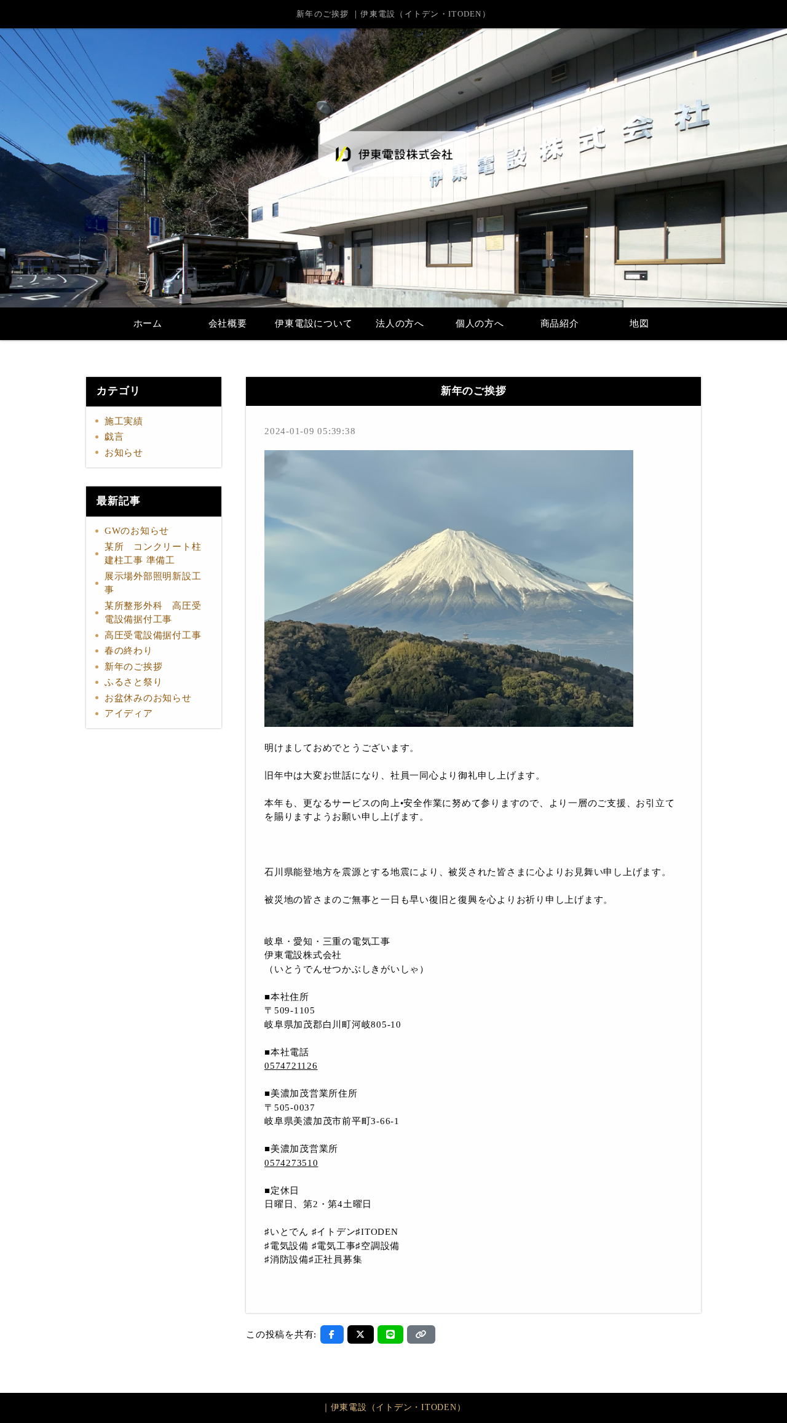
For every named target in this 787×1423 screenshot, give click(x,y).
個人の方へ (480, 323)
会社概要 (227, 323)
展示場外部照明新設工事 (153, 583)
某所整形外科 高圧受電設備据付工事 (153, 613)
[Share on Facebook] (332, 1334)
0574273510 (291, 1163)
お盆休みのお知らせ (148, 698)
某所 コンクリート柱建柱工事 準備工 (153, 554)
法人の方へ (400, 323)
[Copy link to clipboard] (421, 1334)
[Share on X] (360, 1334)
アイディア (129, 713)
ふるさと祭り (134, 682)
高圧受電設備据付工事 (153, 635)
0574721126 (291, 1066)
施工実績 (124, 421)
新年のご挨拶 (134, 667)
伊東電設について (313, 323)
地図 (639, 323)
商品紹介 (559, 323)
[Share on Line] (391, 1334)
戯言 (114, 437)
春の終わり (129, 651)
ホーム (147, 323)
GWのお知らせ (137, 531)
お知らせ (124, 453)
